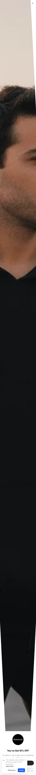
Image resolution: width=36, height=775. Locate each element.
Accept (21, 770)
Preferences (12, 770)
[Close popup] (33, 3)
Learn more (10, 766)
